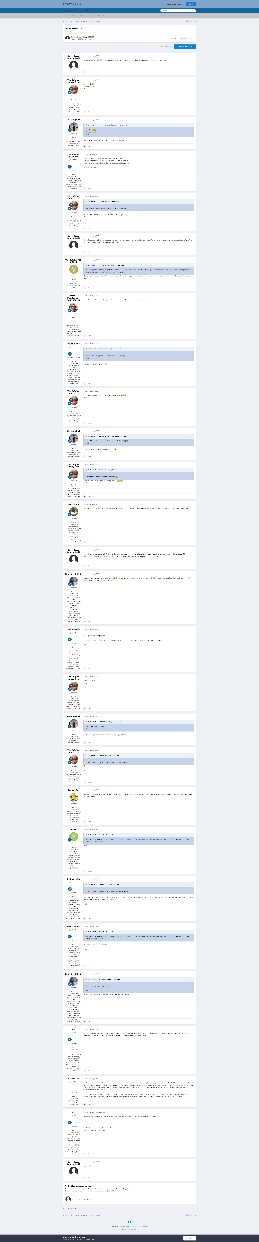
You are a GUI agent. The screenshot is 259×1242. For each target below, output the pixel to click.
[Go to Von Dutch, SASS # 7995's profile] (73, 269)
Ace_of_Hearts (73, 344)
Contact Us (136, 1227)
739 (74, 807)
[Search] (193, 10)
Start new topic (165, 47)
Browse (68, 11)
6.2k (74, 137)
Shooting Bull (73, 120)
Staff (92, 16)
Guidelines (84, 16)
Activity (76, 11)
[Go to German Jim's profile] (73, 797)
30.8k (74, 100)
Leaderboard (114, 16)
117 (74, 1096)
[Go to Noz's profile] (73, 1036)
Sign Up (191, 4)
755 (74, 280)
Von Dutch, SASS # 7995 (73, 261)
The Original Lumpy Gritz (73, 81)
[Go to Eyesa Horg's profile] (73, 511)
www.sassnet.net (99, 1094)
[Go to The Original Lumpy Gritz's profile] (73, 89)
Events (75, 16)
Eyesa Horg (73, 504)
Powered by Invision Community (129, 1231)
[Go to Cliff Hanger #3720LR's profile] (73, 163)
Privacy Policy (125, 1227)
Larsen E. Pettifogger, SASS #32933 (73, 298)
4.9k (74, 847)
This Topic (186, 10)
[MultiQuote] (84, 72)
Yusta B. (73, 830)
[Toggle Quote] (86, 125)
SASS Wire (87, 39)
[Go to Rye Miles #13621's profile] (73, 581)
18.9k (74, 522)
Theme (114, 1227)
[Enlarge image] (91, 84)
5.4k (74, 361)
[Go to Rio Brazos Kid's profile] (73, 636)
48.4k (74, 591)
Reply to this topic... (83, 1199)
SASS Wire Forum (73, 4)
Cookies (144, 1227)
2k (74, 647)
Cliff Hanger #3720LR (73, 155)
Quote (90, 72)
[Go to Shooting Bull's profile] (73, 127)
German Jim (73, 790)
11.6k (74, 1047)
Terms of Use (90, 1239)
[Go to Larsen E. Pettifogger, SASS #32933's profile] (73, 307)
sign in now (112, 1189)
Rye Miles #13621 (73, 574)
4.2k (74, 174)
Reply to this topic (185, 47)
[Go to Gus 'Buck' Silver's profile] (73, 1086)
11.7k (74, 318)
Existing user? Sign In (175, 4)
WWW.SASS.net (106, 1090)
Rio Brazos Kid (73, 629)
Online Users (102, 16)
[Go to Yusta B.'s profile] (73, 836)
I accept (190, 1238)
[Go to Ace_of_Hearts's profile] (73, 350)
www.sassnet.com (140, 1085)
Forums (66, 16)
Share (174, 38)
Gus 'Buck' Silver (73, 1079)
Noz (73, 1029)
